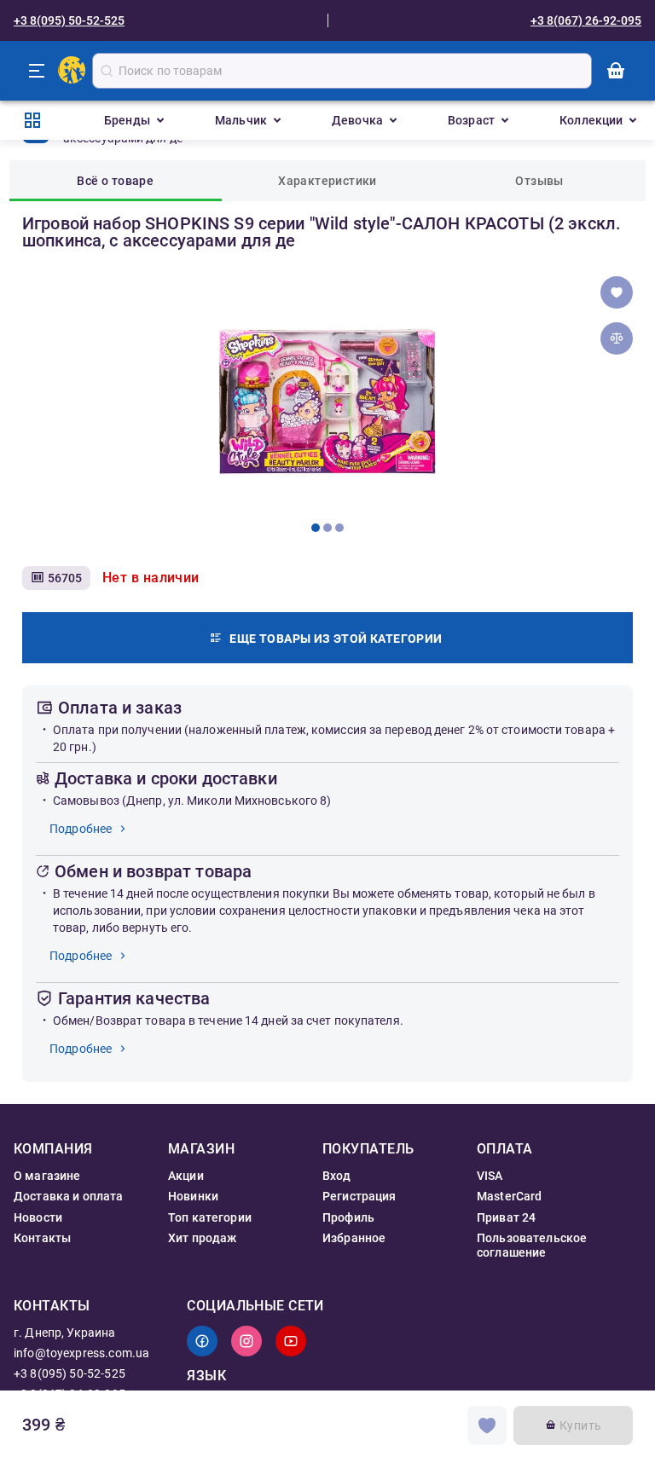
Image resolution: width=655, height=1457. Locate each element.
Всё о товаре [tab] (115, 181)
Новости (38, 1217)
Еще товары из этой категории (335, 638)
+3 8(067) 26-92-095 (585, 20)
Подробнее (80, 828)
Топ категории (210, 1217)
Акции (186, 1175)
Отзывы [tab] (539, 181)
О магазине (47, 1175)
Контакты (42, 1238)
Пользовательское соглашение (532, 1244)
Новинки (193, 1196)
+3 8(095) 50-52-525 (69, 20)
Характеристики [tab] (327, 181)
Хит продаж (202, 1238)
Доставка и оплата (69, 1196)
